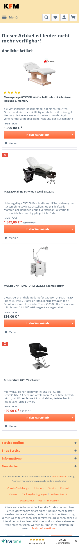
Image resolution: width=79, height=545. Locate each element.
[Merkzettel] (55, 17)
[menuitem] (9, 17)
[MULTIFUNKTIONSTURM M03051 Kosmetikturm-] (39, 262)
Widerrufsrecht (59, 494)
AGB (40, 500)
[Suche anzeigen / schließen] (46, 17)
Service (52, 488)
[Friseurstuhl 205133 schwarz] (39, 356)
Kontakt (64, 488)
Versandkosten (59, 476)
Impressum (52, 500)
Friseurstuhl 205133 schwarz (22, 380)
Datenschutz (27, 500)
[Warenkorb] (73, 17)
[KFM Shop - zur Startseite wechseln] (11, 7)
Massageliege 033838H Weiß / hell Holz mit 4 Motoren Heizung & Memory (38, 98)
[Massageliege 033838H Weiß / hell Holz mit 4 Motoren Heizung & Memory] (39, 73)
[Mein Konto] (64, 17)
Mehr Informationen (44, 528)
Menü (13, 17)
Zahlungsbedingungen (34, 494)
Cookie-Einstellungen (18, 488)
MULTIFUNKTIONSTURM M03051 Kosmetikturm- (34, 286)
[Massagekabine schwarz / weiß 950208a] (39, 167)
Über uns (39, 488)
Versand (13, 494)
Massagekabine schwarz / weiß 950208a (29, 191)
